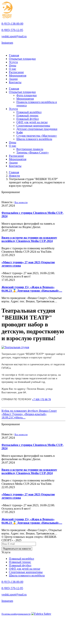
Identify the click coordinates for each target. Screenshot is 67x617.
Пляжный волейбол (29, 112)
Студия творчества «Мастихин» (36, 135)
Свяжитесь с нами (13, 49)
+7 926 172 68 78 (41, 399)
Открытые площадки (22, 58)
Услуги (13, 62)
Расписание (16, 72)
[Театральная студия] (15, 347)
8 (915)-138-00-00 (12, 23)
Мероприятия (17, 75)
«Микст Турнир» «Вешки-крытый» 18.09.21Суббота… (24, 416)
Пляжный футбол (27, 118)
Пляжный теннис (27, 115)
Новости (14, 175)
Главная (14, 55)
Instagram (7, 42)
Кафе (19, 132)
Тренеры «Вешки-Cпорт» (32, 152)
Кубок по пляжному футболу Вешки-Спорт (29, 410)
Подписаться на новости (17, 548)
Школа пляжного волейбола (34, 139)
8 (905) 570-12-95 (12, 30)
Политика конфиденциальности (16, 614)
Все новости (21, 202)
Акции (13, 78)
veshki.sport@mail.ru (14, 36)
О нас (12, 68)
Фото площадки (26, 95)
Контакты (15, 82)
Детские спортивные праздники (36, 129)
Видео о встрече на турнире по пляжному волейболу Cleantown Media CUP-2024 (29, 239)
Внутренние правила (29, 149)
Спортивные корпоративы (33, 125)
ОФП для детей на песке (32, 122)
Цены (12, 65)
